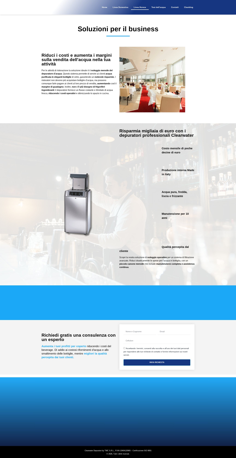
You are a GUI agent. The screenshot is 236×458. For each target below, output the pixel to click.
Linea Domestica (120, 7)
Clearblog (188, 7)
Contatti (175, 7)
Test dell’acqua (158, 7)
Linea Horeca (140, 7)
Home (104, 7)
